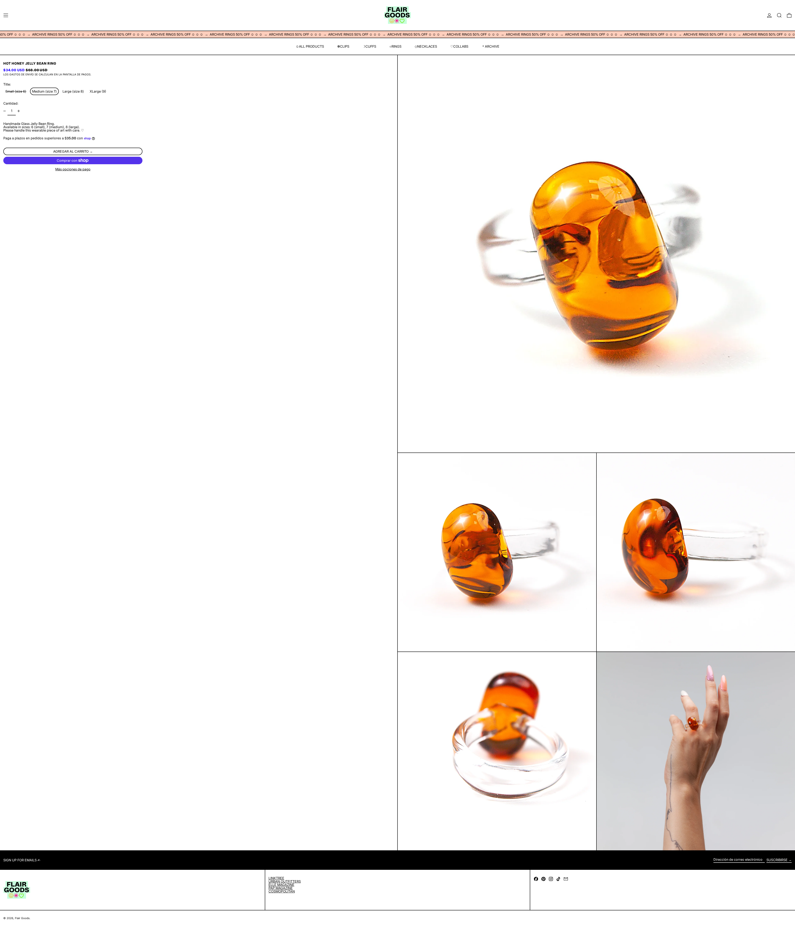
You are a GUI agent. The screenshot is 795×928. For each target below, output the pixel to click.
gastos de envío (21, 74)
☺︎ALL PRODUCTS (310, 46)
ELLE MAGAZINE (281, 885)
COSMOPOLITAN (282, 891)
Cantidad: (10, 103)
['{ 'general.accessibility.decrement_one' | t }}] (4, 111)
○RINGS (395, 46)
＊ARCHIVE (490, 46)
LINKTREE (276, 878)
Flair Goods (22, 918)
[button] (779, 15)
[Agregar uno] (19, 111)
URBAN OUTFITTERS (285, 881)
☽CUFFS (369, 46)
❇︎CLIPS (343, 46)
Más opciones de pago (72, 169)
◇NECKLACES (426, 46)
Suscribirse (777, 860)
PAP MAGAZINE (281, 888)
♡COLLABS (459, 46)
